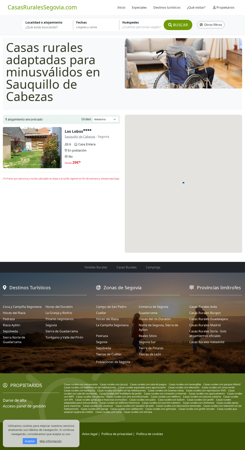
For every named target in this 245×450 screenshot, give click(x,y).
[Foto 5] (29, 164)
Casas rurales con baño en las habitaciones (121, 390)
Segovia (51, 325)
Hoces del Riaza (14, 313)
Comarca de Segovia (153, 307)
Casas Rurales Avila (203, 307)
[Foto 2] (24, 164)
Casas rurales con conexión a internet (165, 393)
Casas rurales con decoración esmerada (178, 405)
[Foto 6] (31, 164)
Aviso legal (89, 434)
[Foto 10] (38, 164)
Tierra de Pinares (151, 348)
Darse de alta (14, 400)
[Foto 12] (41, 164)
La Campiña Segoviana (112, 325)
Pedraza (9, 319)
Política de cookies (149, 434)
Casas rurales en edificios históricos (120, 402)
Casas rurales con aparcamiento (207, 393)
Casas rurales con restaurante (81, 384)
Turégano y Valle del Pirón (64, 337)
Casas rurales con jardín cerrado (197, 409)
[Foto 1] (22, 164)
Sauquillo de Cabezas (80, 136)
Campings (153, 267)
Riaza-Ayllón (11, 325)
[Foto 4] (27, 164)
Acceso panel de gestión (24, 406)
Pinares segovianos (60, 319)
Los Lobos (74, 131)
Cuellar (101, 313)
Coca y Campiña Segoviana (22, 307)
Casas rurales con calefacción (126, 409)
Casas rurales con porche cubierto (161, 402)
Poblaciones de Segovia (113, 362)
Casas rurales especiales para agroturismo (142, 387)
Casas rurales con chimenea (198, 402)
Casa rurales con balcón (171, 399)
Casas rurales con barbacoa (79, 390)
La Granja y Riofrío (59, 313)
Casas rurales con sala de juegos (148, 384)
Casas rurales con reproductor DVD (206, 390)
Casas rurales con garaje (94, 409)
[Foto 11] (39, 164)
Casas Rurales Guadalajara (208, 319)
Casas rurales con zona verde (218, 387)
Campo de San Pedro (111, 307)
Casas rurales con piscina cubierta (202, 396)
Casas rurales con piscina (90, 396)
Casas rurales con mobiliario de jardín (120, 393)
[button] (183, 182)
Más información (51, 441)
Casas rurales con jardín (200, 399)
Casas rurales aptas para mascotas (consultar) (101, 399)
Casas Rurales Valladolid (206, 342)
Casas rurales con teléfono (166, 396)
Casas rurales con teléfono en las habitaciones (90, 387)
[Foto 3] (26, 164)
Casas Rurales (127, 267)
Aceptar (30, 441)
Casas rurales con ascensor (98, 405)
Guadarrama (148, 313)
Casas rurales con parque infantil (221, 384)
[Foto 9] (36, 164)
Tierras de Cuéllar (109, 354)
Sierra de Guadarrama (62, 331)
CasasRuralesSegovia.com (42, 7)
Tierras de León (150, 354)
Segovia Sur (147, 342)
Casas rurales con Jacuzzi (114, 384)
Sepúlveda (10, 331)
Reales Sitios (148, 336)
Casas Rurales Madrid (205, 325)
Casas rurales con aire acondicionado (128, 396)
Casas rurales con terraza (138, 412)
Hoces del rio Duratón (155, 319)
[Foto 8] (34, 164)
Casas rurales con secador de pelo (135, 405)
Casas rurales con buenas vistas (166, 390)
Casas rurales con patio (142, 399)
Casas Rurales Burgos (205, 313)
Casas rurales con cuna (108, 412)
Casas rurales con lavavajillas (185, 384)
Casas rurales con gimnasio (160, 409)
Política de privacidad (116, 434)
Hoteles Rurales (96, 267)
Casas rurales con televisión (183, 387)
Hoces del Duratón (59, 307)
